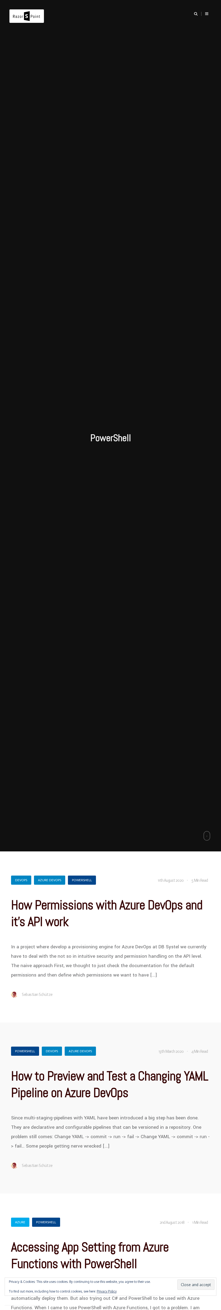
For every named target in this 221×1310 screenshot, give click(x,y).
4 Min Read (199, 1051)
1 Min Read (200, 1222)
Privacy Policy (107, 1291)
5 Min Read (199, 880)
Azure (20, 1222)
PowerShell (82, 880)
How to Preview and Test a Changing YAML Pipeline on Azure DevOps (109, 1084)
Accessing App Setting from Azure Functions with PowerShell (90, 1255)
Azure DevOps (49, 880)
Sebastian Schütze (37, 994)
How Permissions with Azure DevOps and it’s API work (106, 913)
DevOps (21, 880)
